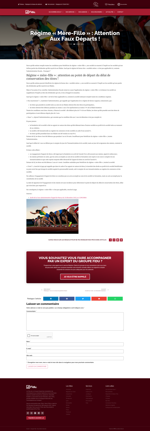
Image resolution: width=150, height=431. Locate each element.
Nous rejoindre (96, 12)
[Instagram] (114, 240)
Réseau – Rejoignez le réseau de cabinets (31, 4)
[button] (50, 299)
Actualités (109, 12)
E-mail (29, 348)
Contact (120, 12)
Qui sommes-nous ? (55, 12)
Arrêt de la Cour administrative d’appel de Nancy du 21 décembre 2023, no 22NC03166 (58, 197)
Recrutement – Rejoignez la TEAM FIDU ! (58, 4)
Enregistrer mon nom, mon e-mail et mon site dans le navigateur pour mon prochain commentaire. (61, 362)
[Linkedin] (121, 240)
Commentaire (31, 311)
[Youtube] (117, 240)
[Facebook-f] (110, 240)
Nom (28, 341)
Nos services (70, 12)
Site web (29, 355)
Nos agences (82, 12)
